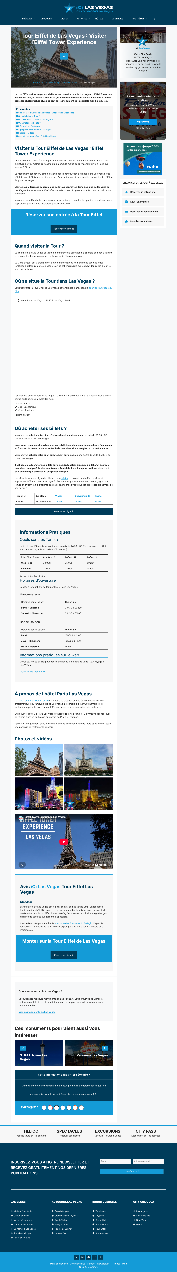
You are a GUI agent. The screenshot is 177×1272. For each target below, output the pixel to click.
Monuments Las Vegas (70, 83)
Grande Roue (101, 1224)
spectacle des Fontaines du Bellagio (73, 923)
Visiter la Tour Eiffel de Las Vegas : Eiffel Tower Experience (46, 113)
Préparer (27, 19)
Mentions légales (59, 1263)
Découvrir (46, 19)
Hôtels (99, 19)
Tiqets (98, 496)
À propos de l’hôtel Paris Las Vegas (34, 129)
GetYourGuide (82, 496)
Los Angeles (142, 1211)
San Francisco (143, 1215)
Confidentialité (77, 1263)
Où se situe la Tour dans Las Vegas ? (35, 119)
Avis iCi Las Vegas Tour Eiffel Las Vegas (37, 136)
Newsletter (103, 1263)
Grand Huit (100, 1220)
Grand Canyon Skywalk (66, 1215)
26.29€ (59, 501)
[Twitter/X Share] (56, 1107)
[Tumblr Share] (68, 1107)
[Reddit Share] (75, 1107)
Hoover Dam (61, 1233)
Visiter (64, 19)
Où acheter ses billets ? (29, 123)
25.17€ (98, 501)
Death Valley (61, 1220)
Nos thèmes (138, 19)
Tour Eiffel (100, 1229)
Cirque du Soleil (21, 1215)
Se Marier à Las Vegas (25, 1229)
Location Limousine (23, 1224)
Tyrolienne (100, 1211)
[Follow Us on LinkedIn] (76, 1257)
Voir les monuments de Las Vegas (37, 1012)
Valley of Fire (61, 1224)
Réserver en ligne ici (64, 228)
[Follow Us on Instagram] (82, 1257)
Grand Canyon (62, 1211)
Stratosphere (101, 1233)
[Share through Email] (81, 1107)
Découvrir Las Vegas (52, 83)
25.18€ (78, 501)
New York (141, 1220)
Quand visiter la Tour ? (29, 116)
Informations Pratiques (29, 126)
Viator (64, 478)
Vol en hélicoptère (23, 1220)
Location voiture (22, 1237)
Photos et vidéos (26, 133)
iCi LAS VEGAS (38, 83)
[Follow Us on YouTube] (88, 1257)
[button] (153, 19)
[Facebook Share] (44, 1107)
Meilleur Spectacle (23, 1211)
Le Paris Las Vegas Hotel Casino (32, 700)
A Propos (115, 1263)
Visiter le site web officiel (33, 671)
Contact (91, 1263)
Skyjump (99, 1215)
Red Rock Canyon (63, 1229)
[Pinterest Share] (50, 1107)
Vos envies (117, 19)
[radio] (59, 1090)
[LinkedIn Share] (62, 1107)
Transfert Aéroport (23, 1233)
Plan (124, 1263)
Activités (82, 19)
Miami (139, 1224)
